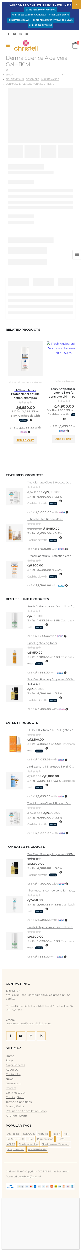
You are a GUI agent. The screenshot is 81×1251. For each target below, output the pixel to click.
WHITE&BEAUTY (37, 1149)
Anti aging (13, 1133)
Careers (11, 1088)
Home (10, 1055)
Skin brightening (28, 1144)
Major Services (15, 1065)
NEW (30, 1139)
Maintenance (40, 382)
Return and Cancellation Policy (26, 1111)
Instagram (31, 1036)
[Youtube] (14, 34)
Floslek (58, 381)
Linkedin (41, 1036)
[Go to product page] (25, 359)
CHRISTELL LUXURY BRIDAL (40, 10)
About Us (12, 1069)
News (9, 1078)
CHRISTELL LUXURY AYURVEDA (29, 15)
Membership (14, 1083)
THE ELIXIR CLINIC (59, 15)
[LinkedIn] (26, 34)
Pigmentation (45, 1139)
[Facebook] (8, 34)
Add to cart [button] (25, 440)
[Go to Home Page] (7, 70)
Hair (19, 382)
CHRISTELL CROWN (19, 20)
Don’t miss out (15, 1092)
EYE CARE (29, 1133)
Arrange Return (16, 1115)
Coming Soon (15, 1097)
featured (43, 1133)
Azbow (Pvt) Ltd (31, 1176)
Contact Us (13, 1074)
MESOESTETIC (15, 1139)
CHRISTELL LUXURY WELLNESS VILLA (52, 20)
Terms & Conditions (19, 1101)
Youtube (20, 1036)
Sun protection (15, 1149)
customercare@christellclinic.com (28, 1023)
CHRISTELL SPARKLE (40, 25)
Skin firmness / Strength (55, 1144)
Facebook (10, 1036)
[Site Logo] (21, 45)
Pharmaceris (27, 382)
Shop (9, 1060)
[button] (9, 45)
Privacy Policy (15, 1106)
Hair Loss (12, 382)
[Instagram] (20, 34)
